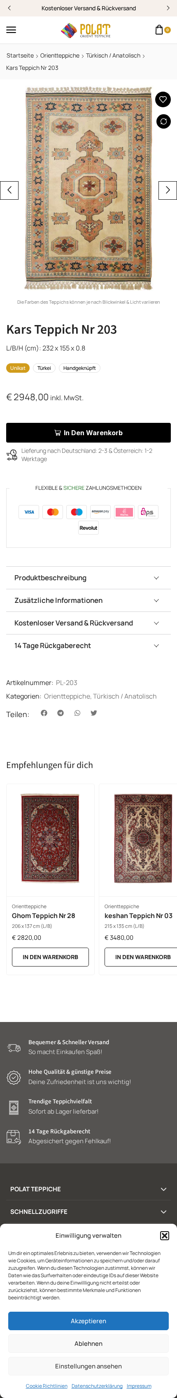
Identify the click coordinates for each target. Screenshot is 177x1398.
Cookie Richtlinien (47, 1385)
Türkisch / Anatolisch (113, 55)
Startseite (20, 55)
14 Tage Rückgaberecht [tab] (52, 645)
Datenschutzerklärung (97, 1385)
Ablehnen (88, 1343)
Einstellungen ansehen (88, 1366)
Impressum (139, 1385)
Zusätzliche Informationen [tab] (58, 600)
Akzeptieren (88, 1321)
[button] (165, 1236)
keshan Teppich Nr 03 (138, 915)
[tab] (88, 577)
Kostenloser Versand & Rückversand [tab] (73, 622)
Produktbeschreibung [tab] (50, 577)
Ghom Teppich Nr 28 (43, 915)
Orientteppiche (59, 55)
